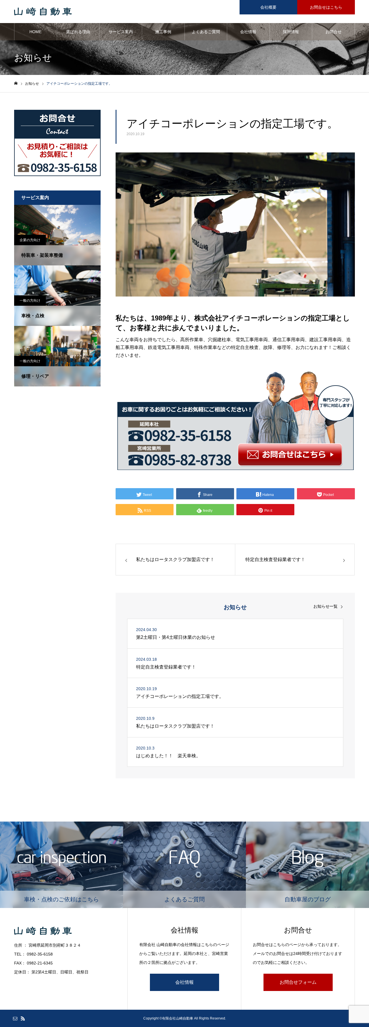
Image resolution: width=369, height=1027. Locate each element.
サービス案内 (121, 31)
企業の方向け (30, 240)
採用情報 (291, 31)
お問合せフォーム (298, 982)
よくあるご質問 (206, 31)
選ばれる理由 (78, 31)
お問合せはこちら (326, 7)
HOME (35, 31)
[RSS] (23, 1018)
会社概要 (268, 7)
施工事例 (163, 31)
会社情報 (248, 31)
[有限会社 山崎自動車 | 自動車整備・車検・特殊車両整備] (43, 11)
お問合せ (333, 31)
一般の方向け (30, 301)
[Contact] (15, 1018)
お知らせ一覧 (325, 606)
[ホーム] (16, 83)
